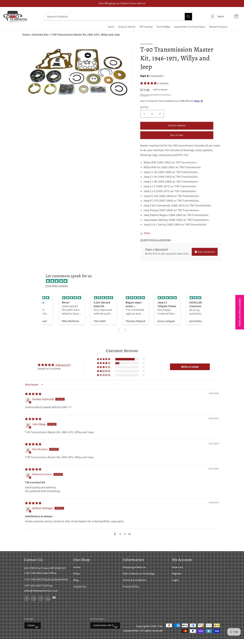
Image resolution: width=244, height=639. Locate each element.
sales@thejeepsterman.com (41, 591)
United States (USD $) (103, 625)
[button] (163, 26)
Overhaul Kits (40, 35)
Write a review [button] (190, 367)
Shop (76, 573)
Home (25, 35)
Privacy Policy (131, 586)
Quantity (144, 107)
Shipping (144, 94)
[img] (124, 281)
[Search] (188, 16)
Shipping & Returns (134, 567)
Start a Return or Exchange (139, 573)
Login (175, 580)
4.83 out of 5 (63, 365)
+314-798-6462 (33, 573)
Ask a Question (206, 251)
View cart (177, 567)
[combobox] (118, 16)
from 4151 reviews (57, 286)
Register (177, 573)
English (31, 625)
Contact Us (79, 586)
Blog (76, 580)
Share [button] (147, 233)
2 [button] (120, 534)
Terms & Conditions (134, 580)
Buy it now (176, 135)
